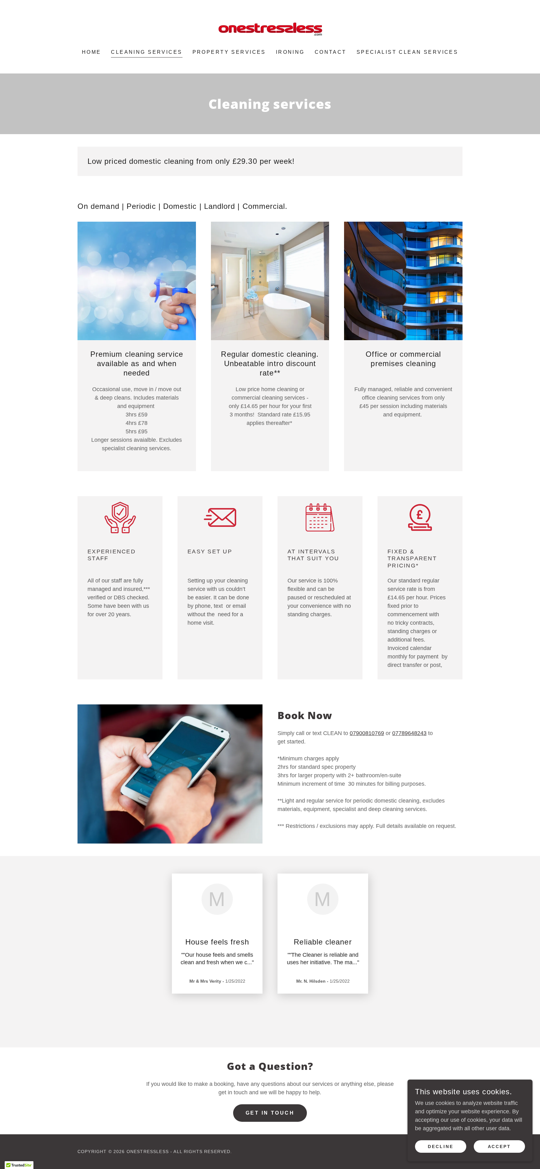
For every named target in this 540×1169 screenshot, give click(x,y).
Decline (440, 1146)
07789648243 (409, 733)
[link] (270, 29)
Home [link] (91, 52)
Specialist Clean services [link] (407, 52)
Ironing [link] (290, 52)
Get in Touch (270, 1113)
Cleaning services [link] (146, 52)
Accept (499, 1146)
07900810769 (367, 733)
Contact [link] (331, 52)
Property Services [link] (229, 52)
